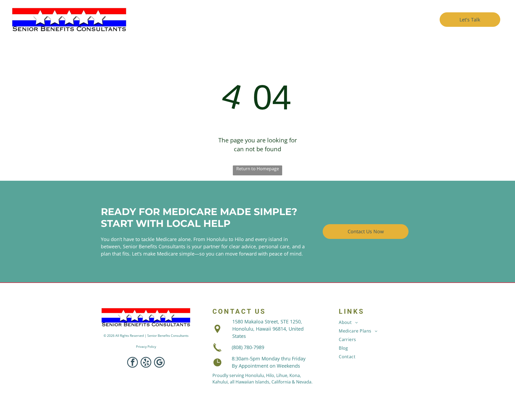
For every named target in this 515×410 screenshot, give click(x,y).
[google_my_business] (159, 363)
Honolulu (254, 375)
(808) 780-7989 (248, 347)
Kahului (220, 382)
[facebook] (132, 363)
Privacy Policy (146, 346)
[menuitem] (214, 19)
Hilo (270, 375)
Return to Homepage (257, 169)
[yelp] (146, 363)
